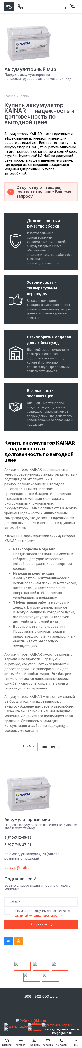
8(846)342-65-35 (17, 837)
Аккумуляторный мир (30, 69)
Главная (9, 95)
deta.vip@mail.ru (16, 868)
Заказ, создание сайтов (62, 1029)
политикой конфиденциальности (37, 915)
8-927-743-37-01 (17, 845)
